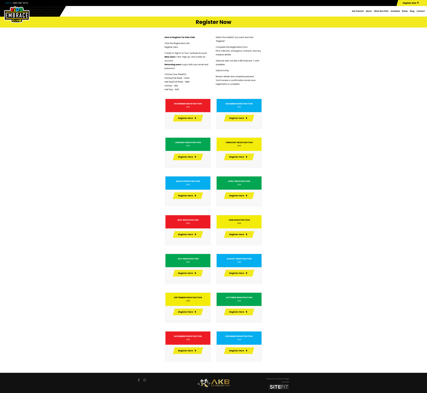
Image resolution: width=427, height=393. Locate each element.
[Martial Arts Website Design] (279, 387)
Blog (412, 11)
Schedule (395, 11)
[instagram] (144, 380)
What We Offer (381, 11)
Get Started (358, 11)
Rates (405, 11)
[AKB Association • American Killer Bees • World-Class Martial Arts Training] (213, 383)
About (369, 11)
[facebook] (139, 380)
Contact (421, 11)
